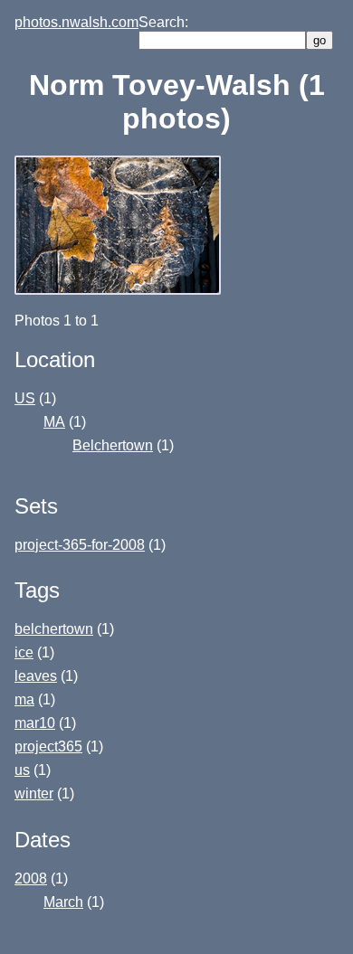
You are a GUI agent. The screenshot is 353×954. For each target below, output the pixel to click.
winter (33, 793)
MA (54, 422)
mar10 (34, 723)
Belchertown (112, 445)
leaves (35, 676)
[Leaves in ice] (119, 290)
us (22, 770)
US (24, 398)
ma (24, 699)
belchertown (53, 629)
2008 (30, 878)
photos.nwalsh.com (76, 22)
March (63, 902)
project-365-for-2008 (79, 545)
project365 (48, 746)
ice (23, 652)
